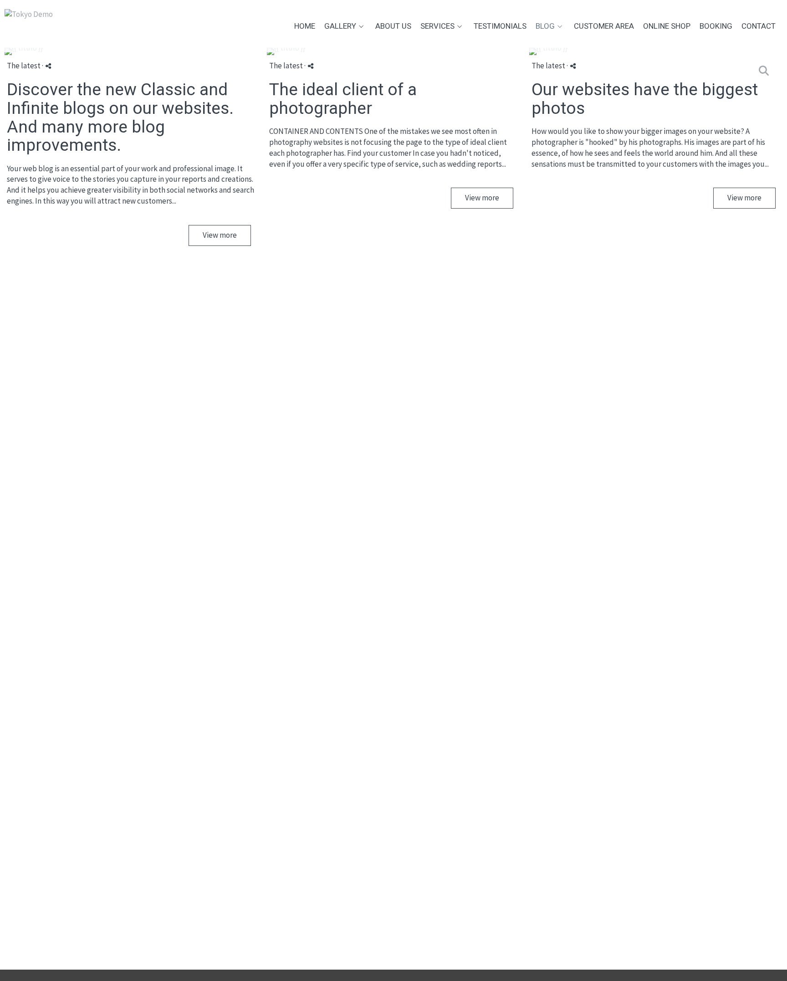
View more (220, 235)
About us (393, 26)
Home (304, 26)
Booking (716, 26)
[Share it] (48, 66)
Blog (545, 26)
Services (437, 26)
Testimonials (500, 26)
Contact (758, 26)
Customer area (604, 26)
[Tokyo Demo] (28, 18)
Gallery (340, 26)
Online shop (666, 26)
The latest (24, 66)
